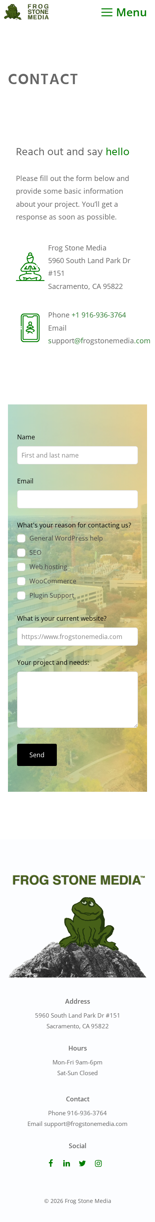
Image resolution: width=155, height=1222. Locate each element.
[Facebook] (50, 1163)
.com (142, 340)
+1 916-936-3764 (99, 314)
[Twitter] (82, 1163)
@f (78, 340)
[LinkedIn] (66, 1163)
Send (37, 755)
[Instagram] (98, 1163)
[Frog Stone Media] (26, 12)
